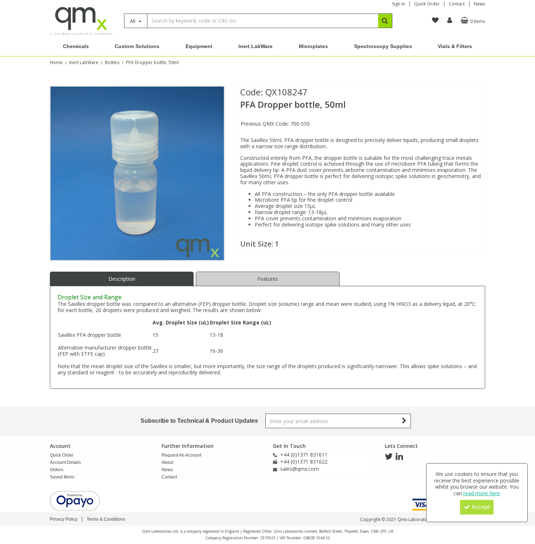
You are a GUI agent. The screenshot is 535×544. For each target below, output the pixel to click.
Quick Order (427, 4)
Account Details (65, 462)
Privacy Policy (64, 519)
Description (121, 278)
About (167, 462)
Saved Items (62, 477)
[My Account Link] (449, 20)
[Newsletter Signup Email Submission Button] (404, 421)
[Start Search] (385, 20)
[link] (389, 456)
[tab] (122, 279)
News (479, 4)
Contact (457, 4)
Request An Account (181, 455)
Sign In (398, 4)
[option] (137, 173)
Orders (56, 469)
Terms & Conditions (106, 519)
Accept (481, 507)
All (133, 20)
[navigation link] (435, 20)
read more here (481, 493)
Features (267, 278)
